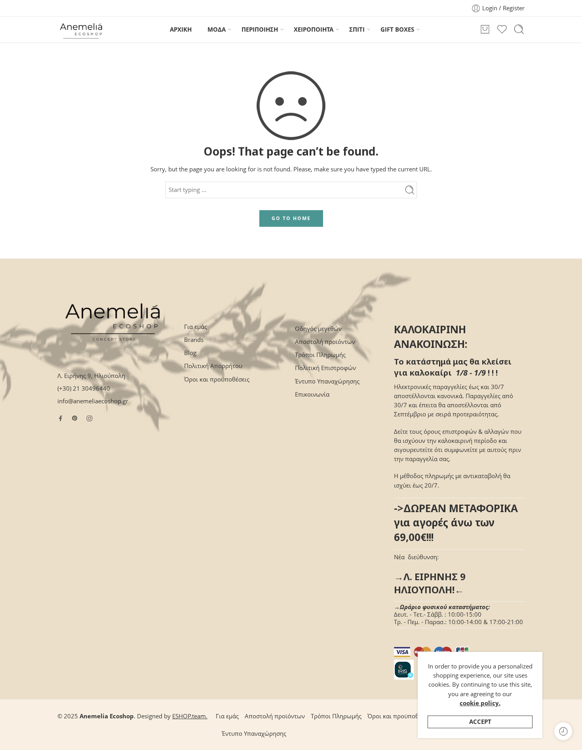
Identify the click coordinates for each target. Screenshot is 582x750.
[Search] (519, 29)
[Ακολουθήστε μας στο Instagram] (89, 418)
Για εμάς (195, 326)
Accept (480, 721)
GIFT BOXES (397, 29)
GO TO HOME (291, 218)
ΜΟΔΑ (216, 29)
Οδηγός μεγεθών (318, 328)
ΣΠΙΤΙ (357, 29)
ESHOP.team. (189, 716)
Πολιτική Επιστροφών (325, 368)
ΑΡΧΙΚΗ (181, 29)
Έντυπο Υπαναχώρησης (327, 381)
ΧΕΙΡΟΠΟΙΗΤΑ (313, 29)
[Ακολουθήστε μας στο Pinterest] (75, 418)
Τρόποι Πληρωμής (320, 355)
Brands (194, 340)
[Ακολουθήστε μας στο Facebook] (60, 418)
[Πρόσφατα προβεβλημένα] (563, 731)
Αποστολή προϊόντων (325, 342)
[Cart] (485, 29)
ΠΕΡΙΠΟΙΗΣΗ (260, 29)
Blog (190, 353)
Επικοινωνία (312, 394)
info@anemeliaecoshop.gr (92, 401)
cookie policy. (480, 703)
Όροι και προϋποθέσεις (216, 379)
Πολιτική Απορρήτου (213, 366)
